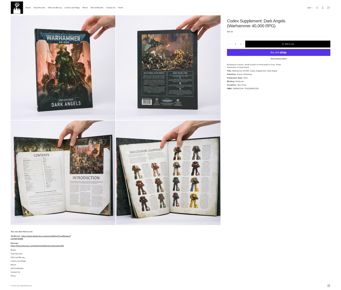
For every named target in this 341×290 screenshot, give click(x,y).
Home (13, 276)
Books (13, 250)
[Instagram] (328, 285)
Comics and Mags (18, 261)
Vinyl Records (16, 254)
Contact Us (15, 272)
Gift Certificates (17, 268)
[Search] (317, 8)
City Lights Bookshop (24, 286)
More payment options (279, 58)
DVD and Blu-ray (18, 257)
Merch (13, 265)
